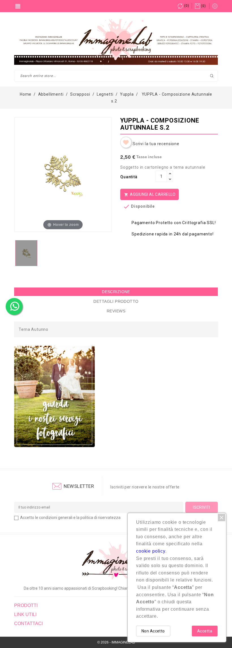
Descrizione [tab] (116, 291)
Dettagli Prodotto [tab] (115, 301)
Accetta (204, 631)
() (186, 6)
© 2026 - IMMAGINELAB (116, 642)
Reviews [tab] (116, 311)
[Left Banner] (54, 396)
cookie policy (150, 551)
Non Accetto (153, 631)
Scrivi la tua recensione (156, 143)
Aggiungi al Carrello (150, 194)
